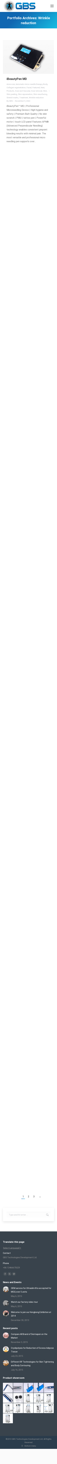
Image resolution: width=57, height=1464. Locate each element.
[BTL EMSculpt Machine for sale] (8, 1408)
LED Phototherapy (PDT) (29, 767)
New (42, 87)
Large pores (25, 309)
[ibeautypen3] (8, 1398)
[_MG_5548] (28, 1388)
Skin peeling (12, 94)
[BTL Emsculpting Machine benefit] (28, 1398)
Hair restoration (13, 309)
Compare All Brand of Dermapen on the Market (29, 1336)
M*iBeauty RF (16, 409)
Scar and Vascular (22, 91)
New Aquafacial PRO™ (21, 633)
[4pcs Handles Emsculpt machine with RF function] (18, 1408)
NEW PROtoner (17, 188)
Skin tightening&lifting (36, 203)
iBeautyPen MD (17, 79)
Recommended (13, 428)
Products (10, 91)
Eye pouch (37, 760)
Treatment (23, 98)
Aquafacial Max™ (18, 517)
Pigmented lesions (14, 988)
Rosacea (10, 770)
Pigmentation (29, 529)
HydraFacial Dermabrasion (23, 639)
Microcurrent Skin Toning (23, 200)
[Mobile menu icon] (52, 6)
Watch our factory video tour (24, 1302)
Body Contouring (19, 193)
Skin (45, 91)
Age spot (33, 522)
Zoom (24, 57)
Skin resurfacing (40, 94)
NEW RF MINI (15, 867)
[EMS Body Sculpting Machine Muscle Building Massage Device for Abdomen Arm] (8, 1418)
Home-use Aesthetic (29, 197)
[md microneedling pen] (49, 1388)
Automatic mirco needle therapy (29, 84)
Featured (36, 87)
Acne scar (11, 84)
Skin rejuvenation (25, 94)
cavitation (31, 1117)
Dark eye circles (33, 414)
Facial (29, 87)
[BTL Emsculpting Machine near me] (18, 1398)
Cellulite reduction (22, 1120)
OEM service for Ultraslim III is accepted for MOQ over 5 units (31, 1290)
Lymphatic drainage (25, 1130)
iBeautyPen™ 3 (16, 296)
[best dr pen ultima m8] (18, 1388)
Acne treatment (22, 522)
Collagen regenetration (16, 87)
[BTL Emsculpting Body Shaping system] (49, 1398)
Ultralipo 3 (13, 1111)
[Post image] (6, 1289)
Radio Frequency (28, 424)
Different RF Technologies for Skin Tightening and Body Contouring (32, 1364)
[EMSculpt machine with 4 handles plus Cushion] (49, 1408)
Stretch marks (12, 98)
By (10, 101)
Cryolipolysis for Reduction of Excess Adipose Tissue (32, 1350)
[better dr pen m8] (8, 1388)
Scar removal (36, 91)
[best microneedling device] (39, 1388)
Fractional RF (32, 418)
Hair (42, 305)
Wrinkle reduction (36, 98)
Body (45, 84)
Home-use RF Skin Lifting (26, 421)
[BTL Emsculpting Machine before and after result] (39, 1398)
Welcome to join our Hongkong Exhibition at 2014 (31, 1314)
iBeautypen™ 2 (16, 972)
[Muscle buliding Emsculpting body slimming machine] (39, 1408)
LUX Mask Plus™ (17, 751)
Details (32, 57)
